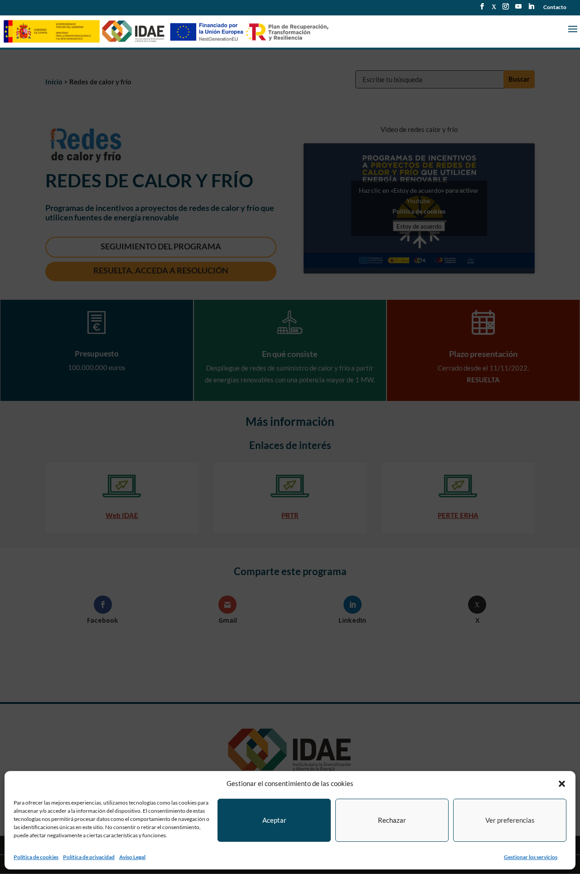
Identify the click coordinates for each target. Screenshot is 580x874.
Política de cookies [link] (36, 857)
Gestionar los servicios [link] (530, 857)
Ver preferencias (510, 820)
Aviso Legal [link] (132, 857)
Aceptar (274, 820)
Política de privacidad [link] (89, 857)
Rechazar (392, 820)
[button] (561, 783)
